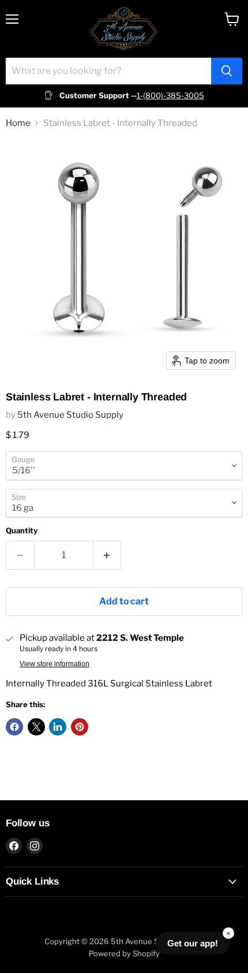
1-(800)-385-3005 (170, 95)
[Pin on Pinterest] (79, 727)
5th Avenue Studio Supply (70, 415)
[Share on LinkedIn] (57, 727)
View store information (54, 664)
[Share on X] (36, 727)
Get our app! (192, 943)
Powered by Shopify (124, 953)
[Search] (226, 71)
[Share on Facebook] (14, 727)
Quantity (21, 530)
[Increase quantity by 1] (107, 555)
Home (18, 123)
